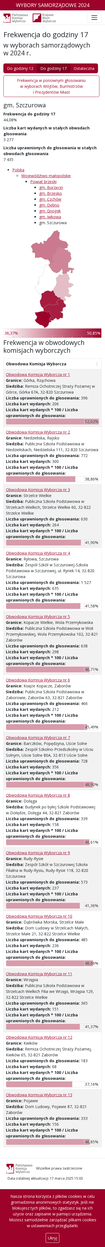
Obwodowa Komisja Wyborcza (36, 363)
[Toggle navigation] (94, 18)
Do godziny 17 (53, 68)
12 (39, 1037)
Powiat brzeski (43, 181)
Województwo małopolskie (46, 175)
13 (39, 1094)
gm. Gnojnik (50, 211)
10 (39, 916)
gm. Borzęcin (51, 187)
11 (39, 973)
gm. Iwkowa (50, 216)
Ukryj (52, 1238)
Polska (18, 169)
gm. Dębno (49, 205)
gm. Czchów (50, 199)
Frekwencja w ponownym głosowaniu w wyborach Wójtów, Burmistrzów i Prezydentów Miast (51, 86)
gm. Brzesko (50, 193)
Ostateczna (84, 68)
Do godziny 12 (20, 68)
